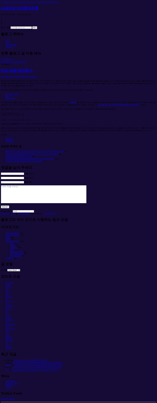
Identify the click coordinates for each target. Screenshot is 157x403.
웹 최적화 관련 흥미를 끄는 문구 (19, 156)
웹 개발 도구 (9, 307)
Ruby (12, 250)
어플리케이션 (9, 301)
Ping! (7, 96)
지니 (7, 370)
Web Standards (15, 256)
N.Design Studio (24, 213)
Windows (8, 291)
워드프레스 (9, 339)
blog (7, 311)
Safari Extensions (10, 328)
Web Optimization (22, 77)
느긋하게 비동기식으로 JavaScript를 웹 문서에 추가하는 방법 (30, 159)
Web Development (12, 241)
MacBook (8, 315)
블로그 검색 (6, 28)
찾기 (34, 28)
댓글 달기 (33, 77)
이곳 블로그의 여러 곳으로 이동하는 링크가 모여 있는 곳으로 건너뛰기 (29, 2)
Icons (13, 213)
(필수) (28, 174)
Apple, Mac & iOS (8, 77)
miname (8, 365)
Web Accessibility (16, 252)
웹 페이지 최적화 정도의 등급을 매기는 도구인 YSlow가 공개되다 (32, 154)
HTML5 (8, 284)
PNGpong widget (12, 94)
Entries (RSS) (11, 381)
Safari (7, 330)
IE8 (6, 343)
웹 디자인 (9, 341)
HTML (12, 246)
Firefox (7, 299)
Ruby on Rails (9, 282)
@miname (9, 47)
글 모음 (4, 270)
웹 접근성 (9, 320)
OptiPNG (73, 102)
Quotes (8, 239)
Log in (8, 388)
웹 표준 (9, 348)
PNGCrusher (10, 98)
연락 (7, 43)
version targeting (9, 305)
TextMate (9, 297)
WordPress (9, 258)
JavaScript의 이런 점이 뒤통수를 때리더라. (30, 360)
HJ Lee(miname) (49, 213)
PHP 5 (7, 303)
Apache (7, 313)
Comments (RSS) (12, 383)
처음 (7, 40)
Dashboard (8, 286)
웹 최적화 (9, 141)
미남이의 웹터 (11, 45)
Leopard (7, 293)
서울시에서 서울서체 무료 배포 (13, 62)
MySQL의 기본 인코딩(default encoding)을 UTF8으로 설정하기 (37, 363)
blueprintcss (8, 317)
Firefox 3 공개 (6, 59)
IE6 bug (7, 332)
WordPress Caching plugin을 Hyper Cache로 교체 (24, 161)
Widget (8, 335)
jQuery (8, 322)
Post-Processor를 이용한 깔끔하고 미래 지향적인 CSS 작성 (35, 370)
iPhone (7, 326)
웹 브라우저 (9, 309)
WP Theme (5, 213)
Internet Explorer (11, 324)
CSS (11, 243)
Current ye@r (6, 211)
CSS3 (7, 345)
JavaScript (14, 248)
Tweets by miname (8, 399)
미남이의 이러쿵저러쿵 (20, 8)
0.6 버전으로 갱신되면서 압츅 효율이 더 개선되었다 (119, 105)
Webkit (7, 295)
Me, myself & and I (13, 235)
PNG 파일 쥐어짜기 (17, 70)
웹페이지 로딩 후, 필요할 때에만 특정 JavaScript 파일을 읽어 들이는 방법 (35, 152)
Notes (8, 237)
